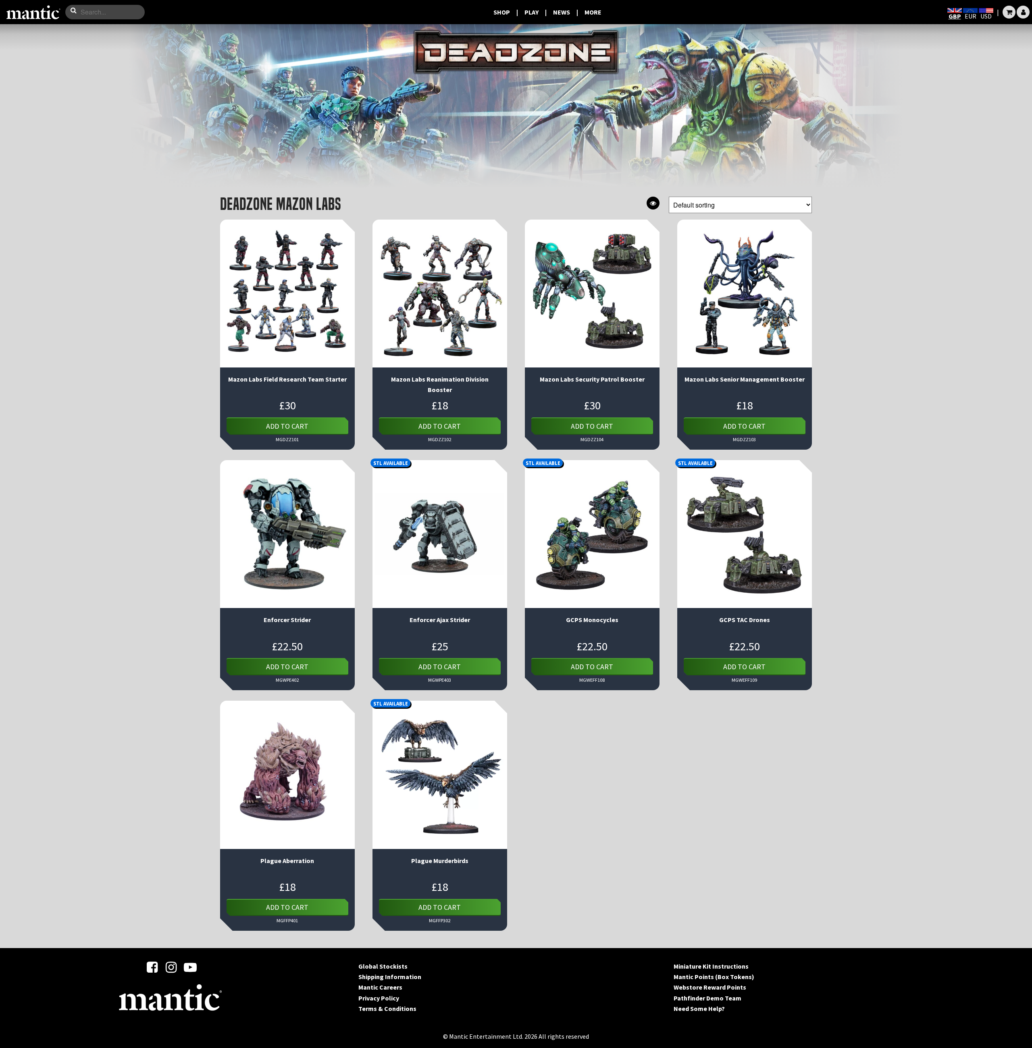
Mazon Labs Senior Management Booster (745, 379)
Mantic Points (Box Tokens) (714, 977)
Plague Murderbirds (439, 861)
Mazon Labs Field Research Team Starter (287, 379)
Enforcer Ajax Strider (440, 620)
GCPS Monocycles (592, 620)
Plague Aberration (287, 861)
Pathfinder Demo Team (707, 998)
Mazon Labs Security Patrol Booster (592, 379)
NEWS (561, 12)
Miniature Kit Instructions (711, 966)
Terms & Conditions (387, 1008)
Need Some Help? (699, 1008)
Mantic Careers (380, 987)
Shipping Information (389, 977)
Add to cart (287, 426)
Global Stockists (383, 966)
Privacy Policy (378, 998)
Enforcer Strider (287, 620)
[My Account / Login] (1023, 12)
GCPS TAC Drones (744, 620)
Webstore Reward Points (710, 987)
